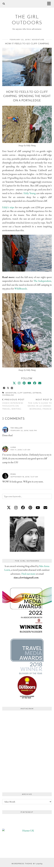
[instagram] (16, 507)
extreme (37, 393)
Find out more (28, 573)
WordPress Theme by (27, 864)
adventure (38, 40)
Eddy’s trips (8, 207)
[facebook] (23, 507)
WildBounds (20, 288)
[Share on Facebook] (4, 388)
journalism (8, 395)
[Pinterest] (24, 383)
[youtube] (38, 507)
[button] (50, 3)
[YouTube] (29, 383)
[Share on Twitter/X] (8, 388)
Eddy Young (30, 193)
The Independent (42, 280)
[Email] (39, 383)
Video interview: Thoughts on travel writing (13, 404)
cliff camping (25, 393)
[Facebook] (34, 383)
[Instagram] (19, 383)
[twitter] (9, 507)
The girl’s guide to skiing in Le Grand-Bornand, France (40, 404)
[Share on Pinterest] (12, 388)
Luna (13, 447)
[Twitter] (14, 383)
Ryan (13, 474)
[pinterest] (30, 507)
